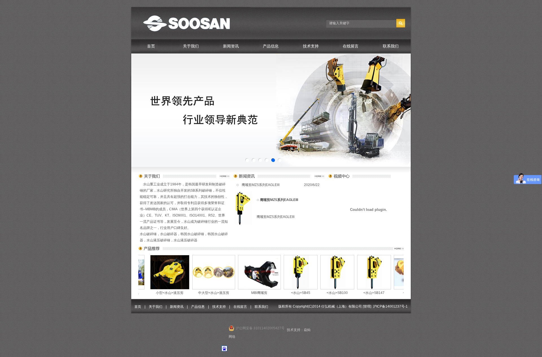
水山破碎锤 (148, 234)
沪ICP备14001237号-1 (390, 306)
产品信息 (271, 46)
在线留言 (351, 46)
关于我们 (191, 46)
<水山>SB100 (298, 293)
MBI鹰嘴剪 (221, 293)
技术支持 (311, 46)
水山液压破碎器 (185, 240)
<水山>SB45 (262, 293)
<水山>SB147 (335, 293)
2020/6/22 (312, 185)
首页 (151, 46)
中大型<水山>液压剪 (175, 293)
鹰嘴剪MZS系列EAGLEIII (260, 185)
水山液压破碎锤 (158, 240)
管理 (367, 306)
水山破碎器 (168, 234)
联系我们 (391, 46)
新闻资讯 (231, 46)
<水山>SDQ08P (377, 293)
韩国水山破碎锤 (192, 234)
